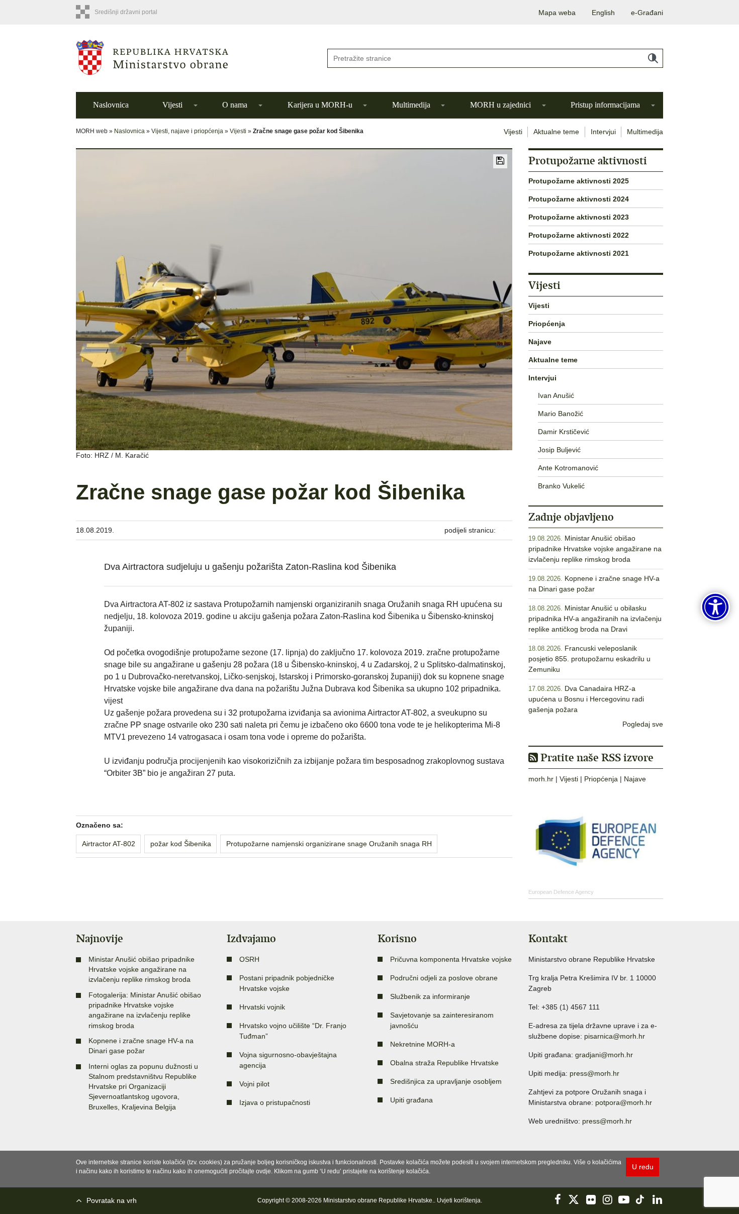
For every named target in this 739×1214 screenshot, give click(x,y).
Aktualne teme (556, 132)
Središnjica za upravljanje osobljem (446, 1081)
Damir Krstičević (563, 432)
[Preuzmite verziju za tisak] (500, 161)
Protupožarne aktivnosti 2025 (578, 181)
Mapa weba (557, 13)
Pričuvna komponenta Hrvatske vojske (451, 959)
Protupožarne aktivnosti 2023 (578, 217)
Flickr (591, 1199)
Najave (539, 342)
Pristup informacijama (605, 104)
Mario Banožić (560, 414)
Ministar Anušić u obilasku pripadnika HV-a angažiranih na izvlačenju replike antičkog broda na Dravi (595, 618)
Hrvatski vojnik (262, 1007)
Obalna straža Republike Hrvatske (444, 1063)
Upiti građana (411, 1100)
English (603, 13)
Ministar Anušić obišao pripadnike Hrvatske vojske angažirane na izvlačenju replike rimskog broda (595, 548)
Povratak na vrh (111, 1200)
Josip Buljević (559, 450)
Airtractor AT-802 (108, 844)
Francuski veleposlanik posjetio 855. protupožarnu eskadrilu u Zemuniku (589, 658)
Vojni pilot (254, 1084)
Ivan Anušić (556, 395)
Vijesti (172, 104)
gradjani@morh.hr (604, 1055)
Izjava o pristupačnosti (274, 1102)
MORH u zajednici (500, 104)
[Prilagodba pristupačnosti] (715, 607)
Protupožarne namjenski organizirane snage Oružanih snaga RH (329, 844)
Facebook (557, 1199)
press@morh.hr (594, 1073)
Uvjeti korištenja (459, 1200)
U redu (643, 1167)
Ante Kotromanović (568, 468)
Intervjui (603, 132)
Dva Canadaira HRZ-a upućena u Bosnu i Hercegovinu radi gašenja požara (586, 699)
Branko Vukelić (561, 486)
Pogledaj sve (642, 724)
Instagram (607, 1199)
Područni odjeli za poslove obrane (444, 978)
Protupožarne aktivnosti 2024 (578, 199)
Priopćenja (546, 324)
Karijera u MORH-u (320, 104)
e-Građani (647, 13)
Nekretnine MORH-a (422, 1044)
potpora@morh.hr (623, 1102)
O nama (234, 104)
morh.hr (540, 779)
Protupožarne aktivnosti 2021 (578, 253)
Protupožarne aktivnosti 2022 (578, 235)
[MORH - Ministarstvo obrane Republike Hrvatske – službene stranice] (193, 57)
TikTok (640, 1199)
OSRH (249, 959)
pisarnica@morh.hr (614, 1036)
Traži (653, 58)
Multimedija (411, 104)
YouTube (624, 1199)
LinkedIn (657, 1199)
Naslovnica (111, 104)
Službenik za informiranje (430, 996)
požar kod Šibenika (180, 844)
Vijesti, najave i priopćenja (187, 131)
